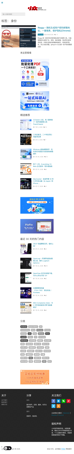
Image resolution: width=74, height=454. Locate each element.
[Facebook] (53, 401)
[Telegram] (58, 401)
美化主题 (24, 361)
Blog (33, 330)
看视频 (37, 354)
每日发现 (47, 351)
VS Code (42, 337)
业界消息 (33, 340)
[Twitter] (53, 406)
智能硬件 (31, 351)
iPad (34, 334)
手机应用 (40, 347)
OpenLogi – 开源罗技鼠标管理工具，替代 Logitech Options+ (43, 261)
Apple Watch (33, 327)
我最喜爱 (32, 347)
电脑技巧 (29, 354)
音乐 (49, 361)
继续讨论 (4, 404)
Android (23, 327)
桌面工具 (39, 351)
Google (23, 334)
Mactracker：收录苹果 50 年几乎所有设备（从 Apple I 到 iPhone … (43, 181)
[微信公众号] (63, 401)
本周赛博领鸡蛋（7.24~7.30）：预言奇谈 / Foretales (42, 290)
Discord (61, 415)
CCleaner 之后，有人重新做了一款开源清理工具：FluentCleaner (43, 122)
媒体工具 (37, 344)
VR (36, 337)
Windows (24, 340)
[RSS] (58, 406)
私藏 (42, 354)
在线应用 (29, 344)
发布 (27, 400)
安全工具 (46, 344)
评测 (30, 361)
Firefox (47, 330)
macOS (23, 337)
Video (30, 337)
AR (41, 327)
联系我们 (4, 402)
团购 (22, 344)
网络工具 (46, 358)
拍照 (47, 347)
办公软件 (47, 340)
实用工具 (24, 347)
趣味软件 (37, 361)
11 (57, 34)
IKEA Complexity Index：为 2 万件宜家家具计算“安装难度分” (43, 305)
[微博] (68, 401)
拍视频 (23, 351)
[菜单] (2, 3)
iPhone (41, 334)
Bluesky (54, 415)
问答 (44, 361)
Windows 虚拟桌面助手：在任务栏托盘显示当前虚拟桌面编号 (43, 151)
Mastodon (66, 413)
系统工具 (37, 358)
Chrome (40, 34)
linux (47, 334)
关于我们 (4, 400)
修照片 (40, 340)
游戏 (22, 354)
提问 (27, 411)
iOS (29, 334)
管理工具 (24, 358)
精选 (30, 358)
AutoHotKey (25, 330)
